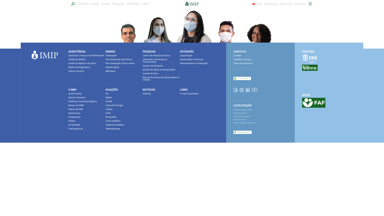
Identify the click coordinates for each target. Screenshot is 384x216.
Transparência (75, 128)
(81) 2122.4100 (242, 78)
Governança (74, 113)
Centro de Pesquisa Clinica (156, 55)
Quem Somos (75, 93)
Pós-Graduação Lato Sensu (119, 59)
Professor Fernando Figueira (82, 101)
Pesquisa (118, 3)
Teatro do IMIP (75, 109)
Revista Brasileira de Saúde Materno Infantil (161, 78)
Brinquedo (111, 117)
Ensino (105, 3)
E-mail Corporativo (189, 93)
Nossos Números (77, 97)
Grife (108, 113)
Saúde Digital (112, 67)
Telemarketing (113, 128)
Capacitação (186, 55)
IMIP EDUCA (271, 4)
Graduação (111, 55)
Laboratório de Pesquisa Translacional (155, 60)
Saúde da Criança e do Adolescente (86, 55)
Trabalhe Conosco (242, 59)
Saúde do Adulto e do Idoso (82, 63)
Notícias (286, 4)
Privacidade (74, 124)
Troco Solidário (113, 120)
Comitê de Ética (150, 73)
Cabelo (109, 109)
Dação (256, 4)
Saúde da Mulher (77, 59)
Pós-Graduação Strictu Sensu (120, 63)
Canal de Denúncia (243, 63)
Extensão (132, 3)
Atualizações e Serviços (191, 59)
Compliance (74, 117)
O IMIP (145, 3)
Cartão (109, 101)
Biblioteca (111, 71)
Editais (71, 120)
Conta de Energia (114, 105)
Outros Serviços (76, 71)
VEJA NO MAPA (243, 132)
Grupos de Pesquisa (153, 65)
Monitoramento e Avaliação (193, 63)
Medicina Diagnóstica (79, 67)
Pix (107, 93)
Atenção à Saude (87, 3)
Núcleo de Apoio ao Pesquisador (159, 69)
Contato (300, 4)
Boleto (109, 97)
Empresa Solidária (115, 124)
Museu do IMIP (76, 105)
